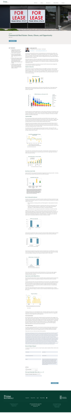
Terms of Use (33, 397)
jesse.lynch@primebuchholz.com (41, 50)
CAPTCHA (26, 367)
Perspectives (10, 33)
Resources (48, 2)
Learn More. (32, 50)
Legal (37, 397)
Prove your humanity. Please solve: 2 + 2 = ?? (32, 374)
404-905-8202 (57, 407)
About (42, 2)
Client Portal (55, 2)
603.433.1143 (14, 405)
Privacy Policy (42, 397)
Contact (63, 2)
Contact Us (27, 397)
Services (35, 2)
